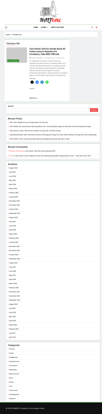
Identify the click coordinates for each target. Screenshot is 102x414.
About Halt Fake (57, 27)
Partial (11, 382)
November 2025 (14, 205)
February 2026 (14, 193)
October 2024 (13, 255)
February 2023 (14, 329)
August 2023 (13, 304)
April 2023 (12, 321)
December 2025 (14, 201)
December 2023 (14, 292)
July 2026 (12, 172)
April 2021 (12, 337)
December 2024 (14, 246)
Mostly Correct (14, 374)
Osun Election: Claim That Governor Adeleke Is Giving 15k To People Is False (35, 131)
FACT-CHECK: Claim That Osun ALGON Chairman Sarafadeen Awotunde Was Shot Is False (40, 139)
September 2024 (14, 259)
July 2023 (12, 308)
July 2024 (12, 267)
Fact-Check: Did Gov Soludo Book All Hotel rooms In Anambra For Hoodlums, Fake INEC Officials (47, 51)
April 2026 (12, 184)
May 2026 (12, 180)
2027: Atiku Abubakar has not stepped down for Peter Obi (29, 122)
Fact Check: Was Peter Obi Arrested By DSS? (40, 151)
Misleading (13, 370)
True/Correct (13, 390)
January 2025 (13, 242)
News (11, 378)
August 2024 (13, 263)
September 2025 (14, 213)
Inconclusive (13, 365)
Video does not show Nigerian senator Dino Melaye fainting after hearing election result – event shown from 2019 (53, 156)
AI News (12, 349)
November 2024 (14, 250)
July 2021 (12, 333)
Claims (43, 27)
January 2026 (13, 197)
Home (36, 27)
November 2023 (14, 296)
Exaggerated (13, 357)
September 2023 (14, 300)
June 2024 (12, 271)
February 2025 (14, 238)
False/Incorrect (13, 61)
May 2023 (12, 317)
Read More (32, 98)
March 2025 (13, 234)
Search (11, 106)
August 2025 (13, 217)
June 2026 (12, 176)
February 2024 (14, 288)
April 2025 (12, 230)
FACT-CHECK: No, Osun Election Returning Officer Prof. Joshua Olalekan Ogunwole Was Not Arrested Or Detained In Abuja (50, 126)
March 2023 (13, 325)
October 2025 (13, 209)
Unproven (12, 398)
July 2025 (12, 222)
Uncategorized (14, 394)
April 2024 (12, 279)
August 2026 (13, 168)
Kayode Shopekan (36, 58)
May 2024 (12, 275)
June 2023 (12, 312)
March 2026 (13, 189)
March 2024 (13, 283)
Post (10, 386)
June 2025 (12, 226)
